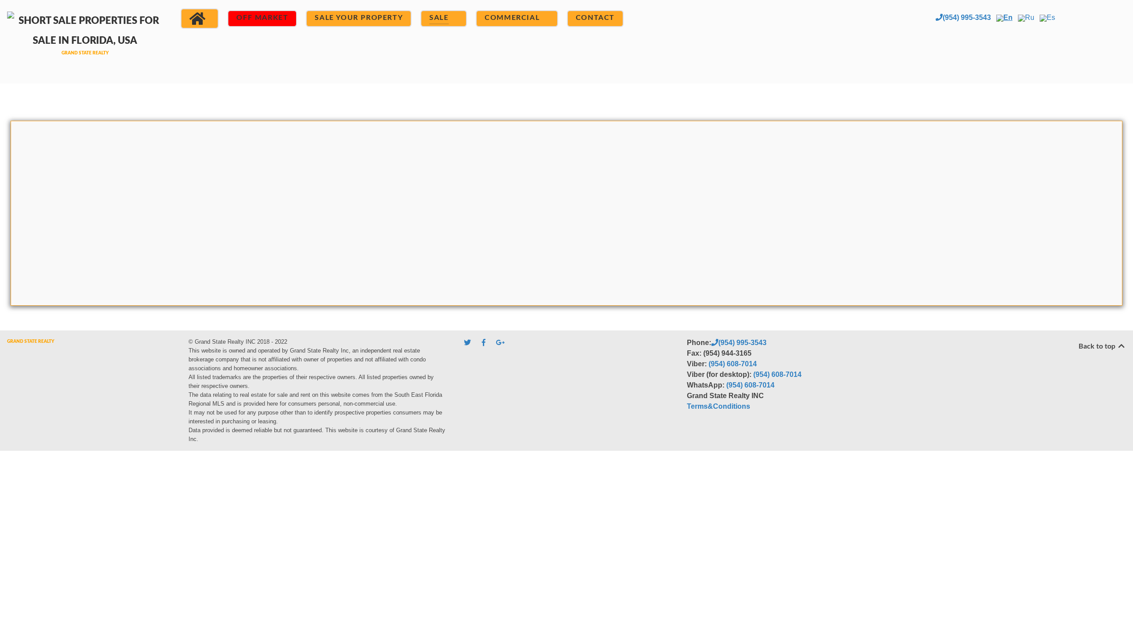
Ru (1029, 17)
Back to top (1098, 346)
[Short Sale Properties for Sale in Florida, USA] (85, 41)
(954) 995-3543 (967, 17)
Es (1051, 17)
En (1008, 17)
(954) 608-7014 (733, 364)
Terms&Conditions (718, 406)
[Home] (199, 18)
